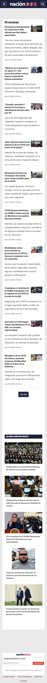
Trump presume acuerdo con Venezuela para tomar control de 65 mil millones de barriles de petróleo (23, 611)
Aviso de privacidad (25, 676)
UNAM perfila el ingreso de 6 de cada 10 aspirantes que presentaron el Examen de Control (23, 503)
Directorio (38, 676)
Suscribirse (38, 663)
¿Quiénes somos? (9, 676)
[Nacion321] (23, 4)
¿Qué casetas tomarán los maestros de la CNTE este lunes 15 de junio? (17, 145)
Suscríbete (23, 681)
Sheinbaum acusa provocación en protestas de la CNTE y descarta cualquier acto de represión (17, 253)
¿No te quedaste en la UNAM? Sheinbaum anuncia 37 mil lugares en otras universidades (23, 539)
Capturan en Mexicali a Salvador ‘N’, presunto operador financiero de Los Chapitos (21, 575)
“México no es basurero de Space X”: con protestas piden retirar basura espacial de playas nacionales (16, 73)
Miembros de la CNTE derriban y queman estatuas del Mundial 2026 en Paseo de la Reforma (15, 361)
